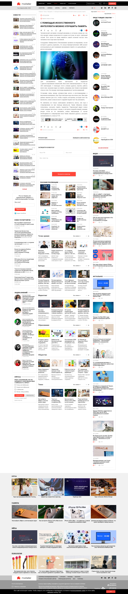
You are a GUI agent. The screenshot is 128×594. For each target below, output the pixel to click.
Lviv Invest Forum (106, 22)
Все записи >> (77, 236)
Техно (55, 3)
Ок (110, 591)
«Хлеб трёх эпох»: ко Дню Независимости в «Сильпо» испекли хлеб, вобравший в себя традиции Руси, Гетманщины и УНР (26, 47)
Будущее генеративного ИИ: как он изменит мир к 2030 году (56, 220)
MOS (74, 578)
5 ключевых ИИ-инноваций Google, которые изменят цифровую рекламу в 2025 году (82, 214)
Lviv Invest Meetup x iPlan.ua (106, 55)
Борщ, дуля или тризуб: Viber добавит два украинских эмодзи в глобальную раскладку (28, 33)
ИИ (75, 15)
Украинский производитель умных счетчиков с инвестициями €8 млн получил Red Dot (27, 144)
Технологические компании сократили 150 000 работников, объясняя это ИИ (23, 270)
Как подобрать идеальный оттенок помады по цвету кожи (24, 223)
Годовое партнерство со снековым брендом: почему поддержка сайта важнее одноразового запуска (51, 546)
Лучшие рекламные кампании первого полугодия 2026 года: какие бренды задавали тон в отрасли (102, 243)
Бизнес (49, 3)
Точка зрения (72, 3)
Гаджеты (15, 503)
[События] (107, 4)
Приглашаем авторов (64, 578)
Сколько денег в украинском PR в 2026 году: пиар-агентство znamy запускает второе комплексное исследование (28, 102)
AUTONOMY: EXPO (106, 65)
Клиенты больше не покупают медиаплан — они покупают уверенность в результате (102, 340)
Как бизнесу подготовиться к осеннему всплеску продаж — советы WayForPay (27, 95)
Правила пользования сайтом (47, 578)
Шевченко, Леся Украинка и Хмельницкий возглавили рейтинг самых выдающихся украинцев (27, 27)
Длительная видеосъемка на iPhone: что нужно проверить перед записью (103, 521)
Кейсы (14, 528)
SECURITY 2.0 (105, 129)
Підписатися (20, 209)
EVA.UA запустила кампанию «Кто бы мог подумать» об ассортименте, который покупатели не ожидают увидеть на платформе (103, 220)
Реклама (70, 576)
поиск (100, 3)
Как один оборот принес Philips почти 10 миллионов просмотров (103, 265)
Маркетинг (42, 3)
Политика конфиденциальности (48, 576)
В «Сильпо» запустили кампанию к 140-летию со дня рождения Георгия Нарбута (27, 184)
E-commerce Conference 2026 (106, 119)
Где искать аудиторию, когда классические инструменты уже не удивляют (77, 546)
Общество (63, 3)
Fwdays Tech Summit (107, 107)
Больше (24, 189)
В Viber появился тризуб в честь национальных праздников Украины (28, 40)
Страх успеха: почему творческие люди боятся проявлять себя (103, 572)
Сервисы (49, 8)
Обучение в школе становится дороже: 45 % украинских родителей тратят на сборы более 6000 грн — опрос (27, 82)
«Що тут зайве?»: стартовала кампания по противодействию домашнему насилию (27, 88)
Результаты (30, 395)
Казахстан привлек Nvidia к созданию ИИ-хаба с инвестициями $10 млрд (22, 251)
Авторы (57, 8)
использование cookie (78, 590)
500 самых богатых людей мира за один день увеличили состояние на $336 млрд (24, 260)
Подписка (112, 3)
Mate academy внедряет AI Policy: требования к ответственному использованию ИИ (56, 214)
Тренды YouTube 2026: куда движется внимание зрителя (101, 317)
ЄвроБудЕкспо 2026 (107, 139)
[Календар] (104, 4)
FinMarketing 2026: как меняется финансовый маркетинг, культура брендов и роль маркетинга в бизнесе (28, 61)
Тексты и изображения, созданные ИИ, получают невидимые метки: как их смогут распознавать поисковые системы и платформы (28, 123)
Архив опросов (18, 400)
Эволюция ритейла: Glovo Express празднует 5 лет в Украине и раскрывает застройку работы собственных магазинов (28, 164)
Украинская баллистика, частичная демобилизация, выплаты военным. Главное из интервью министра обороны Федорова (23, 234)
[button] (89, 236)
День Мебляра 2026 (107, 97)
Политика (80, 578)
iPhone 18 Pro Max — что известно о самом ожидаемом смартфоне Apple (77, 521)
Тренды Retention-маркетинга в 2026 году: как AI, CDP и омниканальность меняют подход (102, 413)
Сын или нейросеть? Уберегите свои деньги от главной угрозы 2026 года (82, 197)
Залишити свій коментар (81, 138)
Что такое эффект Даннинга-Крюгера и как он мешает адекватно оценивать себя (50, 572)
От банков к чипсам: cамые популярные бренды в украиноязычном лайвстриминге (27, 130)
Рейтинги (71, 8)
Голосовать (19, 395)
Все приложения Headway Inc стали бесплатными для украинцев (27, 54)
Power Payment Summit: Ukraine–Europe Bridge (106, 77)
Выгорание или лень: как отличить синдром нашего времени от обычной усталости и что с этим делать (24, 572)
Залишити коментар (64, 174)
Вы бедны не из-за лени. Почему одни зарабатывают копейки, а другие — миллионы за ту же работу (102, 438)
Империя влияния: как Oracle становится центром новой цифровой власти (101, 462)
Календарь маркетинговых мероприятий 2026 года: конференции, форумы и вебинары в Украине (26, 68)
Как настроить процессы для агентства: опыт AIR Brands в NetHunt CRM (101, 295)
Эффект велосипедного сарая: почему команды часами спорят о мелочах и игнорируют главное (77, 572)
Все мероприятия (103, 147)
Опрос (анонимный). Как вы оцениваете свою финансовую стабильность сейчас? (24, 381)
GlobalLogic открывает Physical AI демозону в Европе (27, 177)
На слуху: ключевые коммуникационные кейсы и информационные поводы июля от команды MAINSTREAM (102, 173)
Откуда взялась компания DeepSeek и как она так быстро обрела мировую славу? (81, 230)
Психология (17, 553)
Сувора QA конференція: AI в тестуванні (106, 34)
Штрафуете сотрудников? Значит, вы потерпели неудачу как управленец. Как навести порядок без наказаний (103, 388)
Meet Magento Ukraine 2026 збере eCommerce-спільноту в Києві (106, 45)
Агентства (42, 8)
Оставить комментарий (20, 398)
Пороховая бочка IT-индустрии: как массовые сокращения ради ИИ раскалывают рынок (24, 279)
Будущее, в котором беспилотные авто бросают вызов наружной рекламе (56, 205)
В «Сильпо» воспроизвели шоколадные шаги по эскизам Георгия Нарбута (27, 137)
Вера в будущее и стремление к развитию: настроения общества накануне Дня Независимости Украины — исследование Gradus (28, 75)
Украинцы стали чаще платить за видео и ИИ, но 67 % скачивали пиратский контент (27, 171)
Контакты (77, 576)
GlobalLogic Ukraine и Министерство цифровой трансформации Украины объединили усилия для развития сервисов (26, 157)
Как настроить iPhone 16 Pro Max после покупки (51, 521)
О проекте (62, 576)
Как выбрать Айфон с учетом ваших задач (24, 520)
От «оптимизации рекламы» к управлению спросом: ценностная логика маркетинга (103, 364)
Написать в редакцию (47, 129)
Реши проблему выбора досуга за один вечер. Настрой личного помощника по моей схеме (82, 190)
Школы (64, 8)
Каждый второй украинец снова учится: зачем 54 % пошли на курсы (28, 116)
